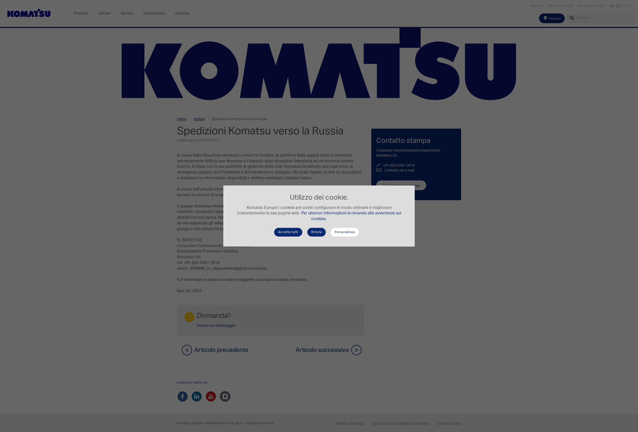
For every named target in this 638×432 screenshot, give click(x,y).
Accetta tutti (288, 232)
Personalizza (345, 232)
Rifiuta (316, 232)
